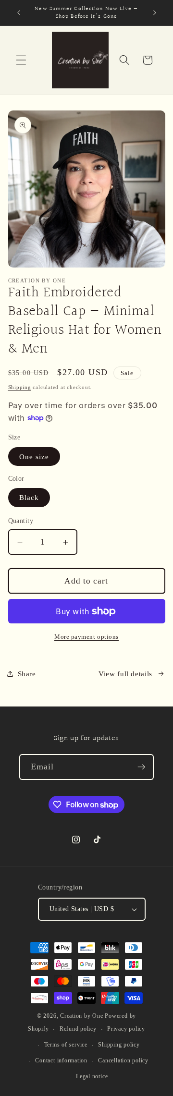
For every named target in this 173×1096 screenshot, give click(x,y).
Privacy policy (126, 1028)
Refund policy (78, 1028)
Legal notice (92, 1076)
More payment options (86, 636)
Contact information (61, 1060)
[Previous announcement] (18, 13)
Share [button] (27, 674)
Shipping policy (119, 1044)
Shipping (19, 387)
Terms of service (65, 1044)
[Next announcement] (154, 13)
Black (29, 497)
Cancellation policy (123, 1060)
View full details (125, 674)
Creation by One (81, 1015)
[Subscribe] (141, 767)
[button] (21, 60)
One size (34, 456)
